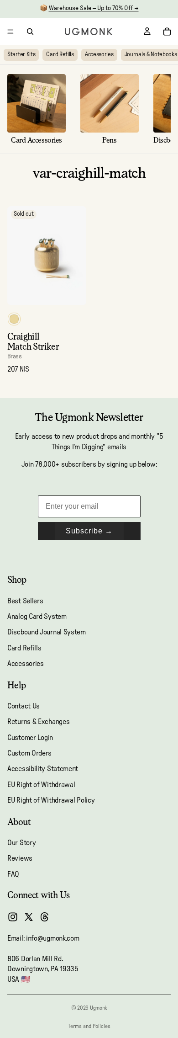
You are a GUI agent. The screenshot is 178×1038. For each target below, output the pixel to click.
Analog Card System (37, 616)
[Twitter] (28, 916)
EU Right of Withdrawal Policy (50, 800)
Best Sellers (25, 601)
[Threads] (44, 916)
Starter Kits (21, 55)
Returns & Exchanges (38, 721)
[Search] (30, 31)
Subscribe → (89, 531)
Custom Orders (29, 753)
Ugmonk (98, 1008)
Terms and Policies (89, 1026)
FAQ (13, 874)
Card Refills (59, 55)
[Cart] (167, 31)
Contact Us (23, 706)
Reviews (19, 858)
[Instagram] (12, 916)
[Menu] (10, 31)
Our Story (21, 842)
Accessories (99, 55)
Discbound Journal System (46, 632)
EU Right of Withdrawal (41, 784)
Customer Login (30, 737)
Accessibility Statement (42, 769)
